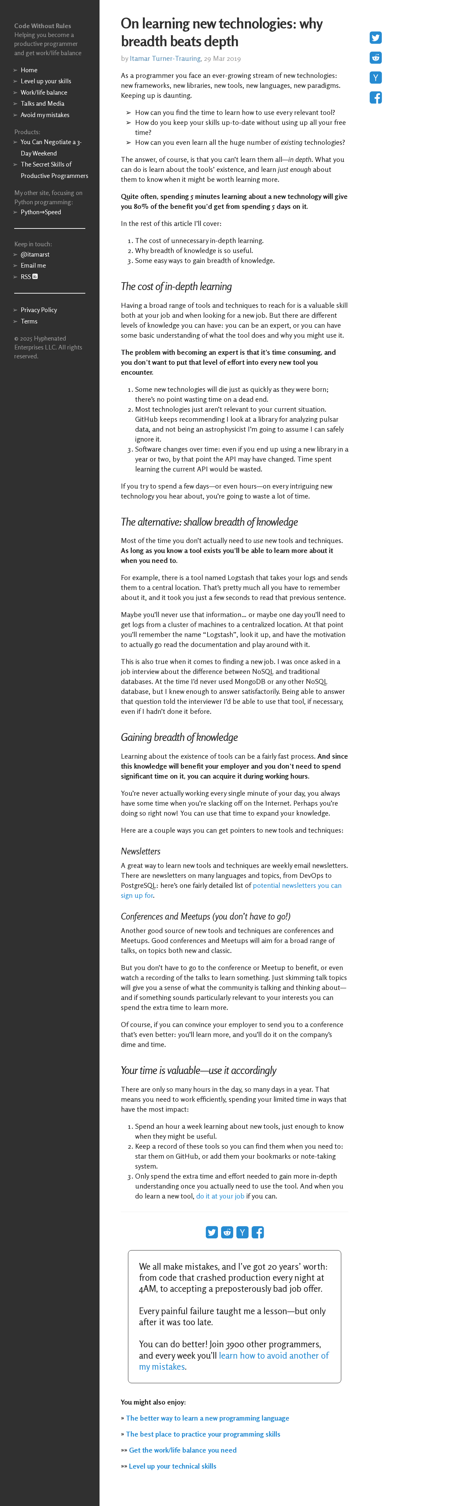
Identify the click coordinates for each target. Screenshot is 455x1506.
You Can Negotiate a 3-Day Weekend (51, 147)
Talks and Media (42, 103)
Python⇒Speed (41, 212)
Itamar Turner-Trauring (165, 58)
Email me (33, 265)
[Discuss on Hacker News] (376, 78)
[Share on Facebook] (376, 98)
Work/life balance (44, 92)
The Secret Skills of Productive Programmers (53, 169)
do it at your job (220, 1195)
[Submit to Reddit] (376, 58)
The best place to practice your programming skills (203, 1433)
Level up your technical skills (172, 1466)
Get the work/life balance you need (183, 1450)
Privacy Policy (39, 310)
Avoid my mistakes (45, 115)
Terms (29, 321)
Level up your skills (46, 81)
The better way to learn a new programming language (207, 1417)
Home (29, 70)
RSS (26, 276)
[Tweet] (376, 38)
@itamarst (35, 254)
